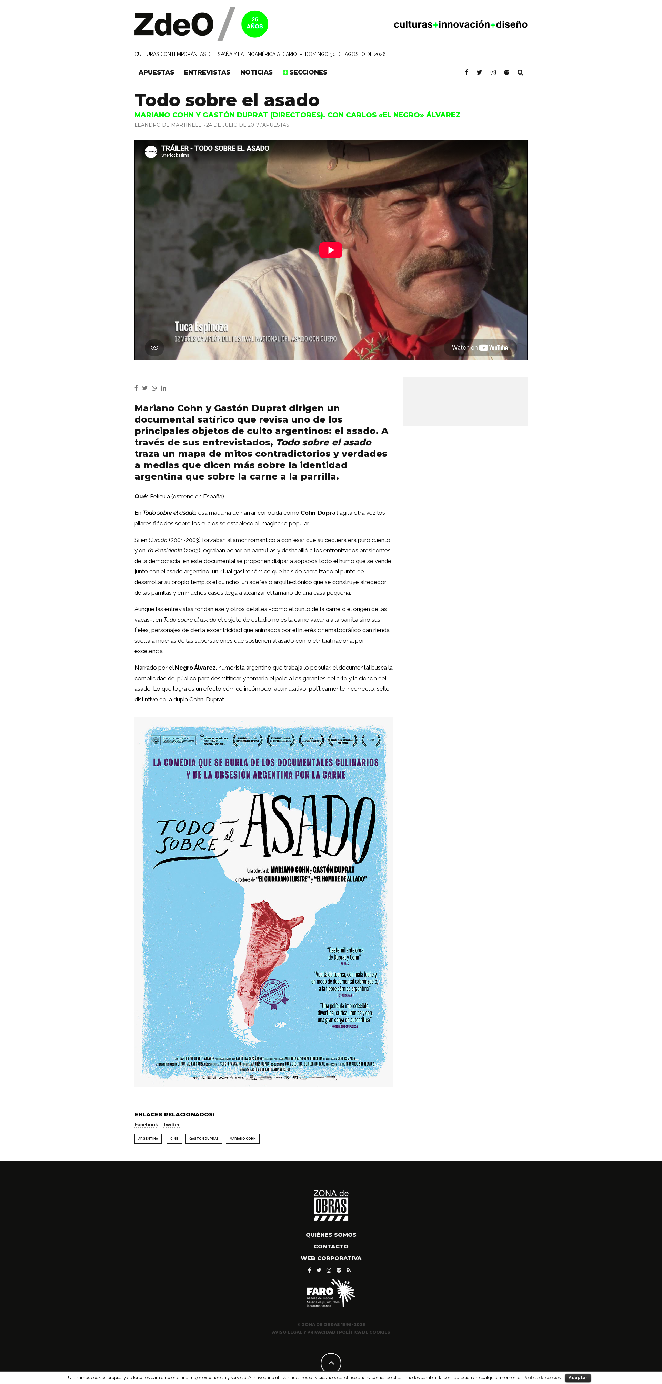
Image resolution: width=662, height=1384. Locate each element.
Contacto (331, 1246)
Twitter (171, 1124)
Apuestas (156, 72)
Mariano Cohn (243, 1138)
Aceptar (578, 1377)
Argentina (148, 1138)
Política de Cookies (364, 1332)
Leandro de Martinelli (168, 125)
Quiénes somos (331, 1235)
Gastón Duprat (204, 1138)
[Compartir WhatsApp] (156, 388)
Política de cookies (542, 1377)
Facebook (146, 1124)
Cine (174, 1138)
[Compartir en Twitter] (147, 388)
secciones (307, 72)
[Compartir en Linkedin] (165, 388)
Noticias (256, 72)
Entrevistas (207, 72)
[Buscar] (520, 72)
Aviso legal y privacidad (303, 1332)
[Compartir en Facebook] (138, 388)
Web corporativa (331, 1258)
